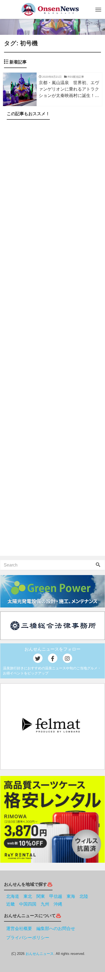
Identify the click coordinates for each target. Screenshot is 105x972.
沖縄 (58, 904)
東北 (27, 896)
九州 (45, 904)
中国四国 (27, 904)
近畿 (10, 904)
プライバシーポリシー (27, 937)
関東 (40, 896)
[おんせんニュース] (50, 9)
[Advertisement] (52, 339)
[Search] (98, 565)
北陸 (83, 896)
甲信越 (55, 896)
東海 (70, 896)
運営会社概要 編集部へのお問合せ (40, 928)
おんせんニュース (40, 954)
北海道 (12, 896)
